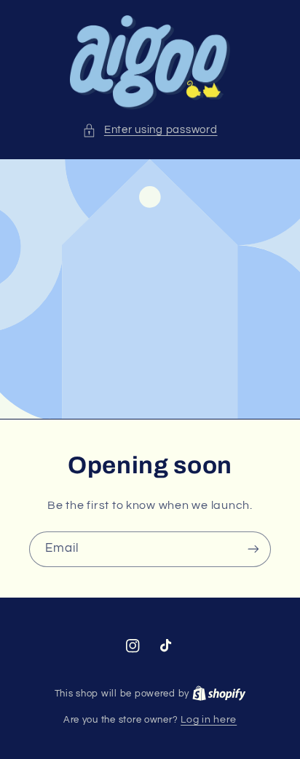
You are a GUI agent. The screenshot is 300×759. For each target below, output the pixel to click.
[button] (149, 130)
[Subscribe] (253, 549)
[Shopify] (219, 693)
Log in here (209, 720)
